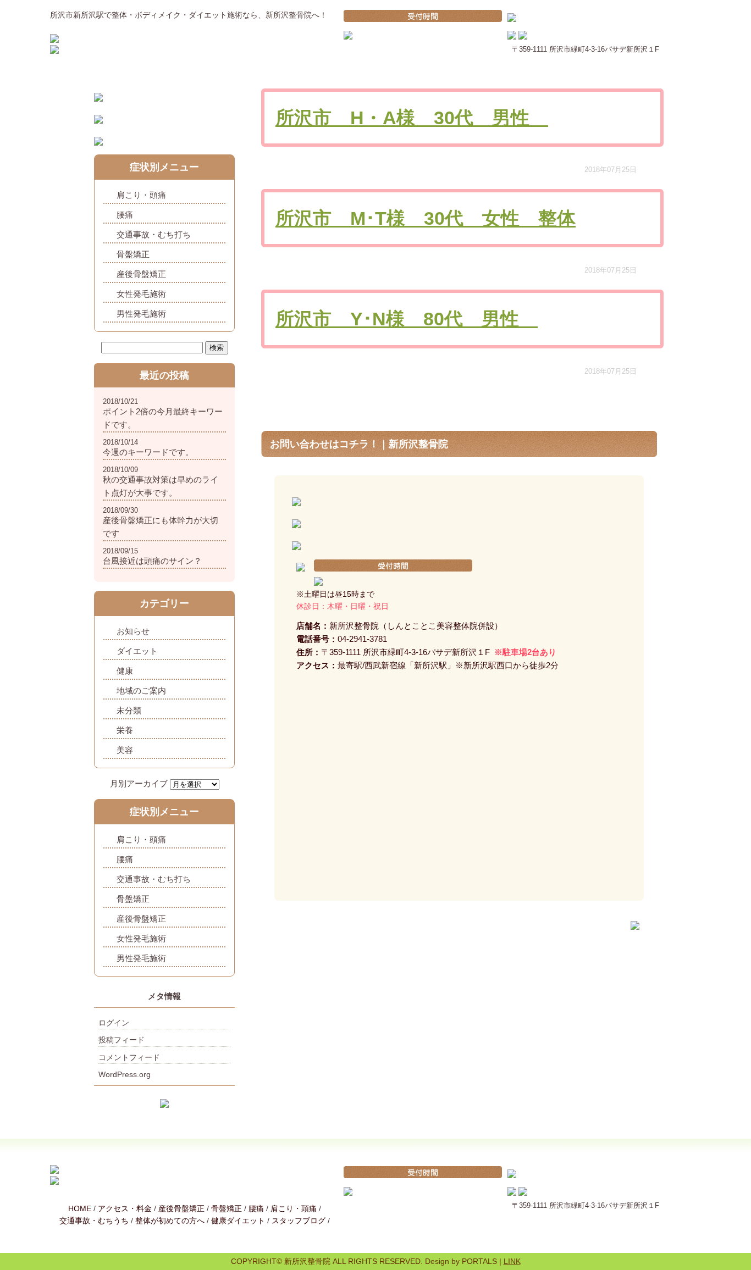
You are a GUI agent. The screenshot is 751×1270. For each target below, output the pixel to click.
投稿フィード (121, 1039)
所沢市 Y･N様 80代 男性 (406, 318)
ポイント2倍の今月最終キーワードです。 (163, 418)
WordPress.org (124, 1074)
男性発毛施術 (141, 313)
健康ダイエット (238, 1220)
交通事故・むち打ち (154, 234)
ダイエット (137, 651)
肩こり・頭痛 (141, 194)
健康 (125, 670)
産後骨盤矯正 (141, 274)
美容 (125, 750)
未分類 (129, 710)
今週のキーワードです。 (148, 452)
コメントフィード (129, 1057)
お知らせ (133, 631)
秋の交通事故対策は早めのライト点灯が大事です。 (160, 486)
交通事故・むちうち (94, 1220)
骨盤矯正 (133, 254)
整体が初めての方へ (170, 1220)
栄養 (125, 730)
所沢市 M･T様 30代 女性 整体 (425, 218)
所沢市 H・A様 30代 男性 (411, 117)
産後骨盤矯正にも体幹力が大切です (160, 526)
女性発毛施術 (141, 293)
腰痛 (125, 214)
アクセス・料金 (125, 1208)
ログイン (113, 1022)
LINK (512, 1261)
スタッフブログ (298, 1220)
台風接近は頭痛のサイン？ (152, 560)
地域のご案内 (141, 690)
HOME (79, 1208)
